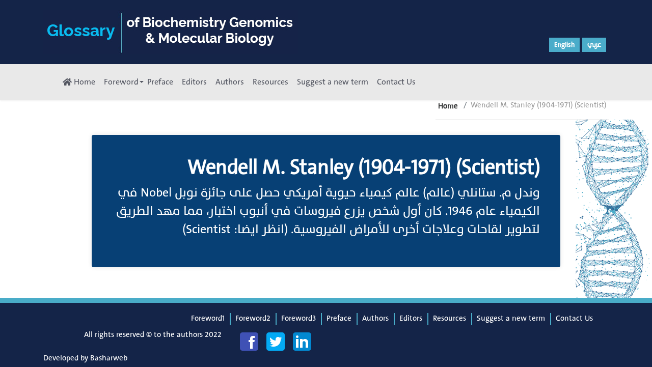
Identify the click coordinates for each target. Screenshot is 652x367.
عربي (594, 44)
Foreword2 (252, 318)
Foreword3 (298, 318)
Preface (160, 82)
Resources (270, 82)
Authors (229, 82)
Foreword (121, 82)
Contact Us (396, 82)
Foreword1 (208, 318)
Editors (194, 82)
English (564, 44)
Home (83, 82)
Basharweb (108, 358)
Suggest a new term (332, 82)
